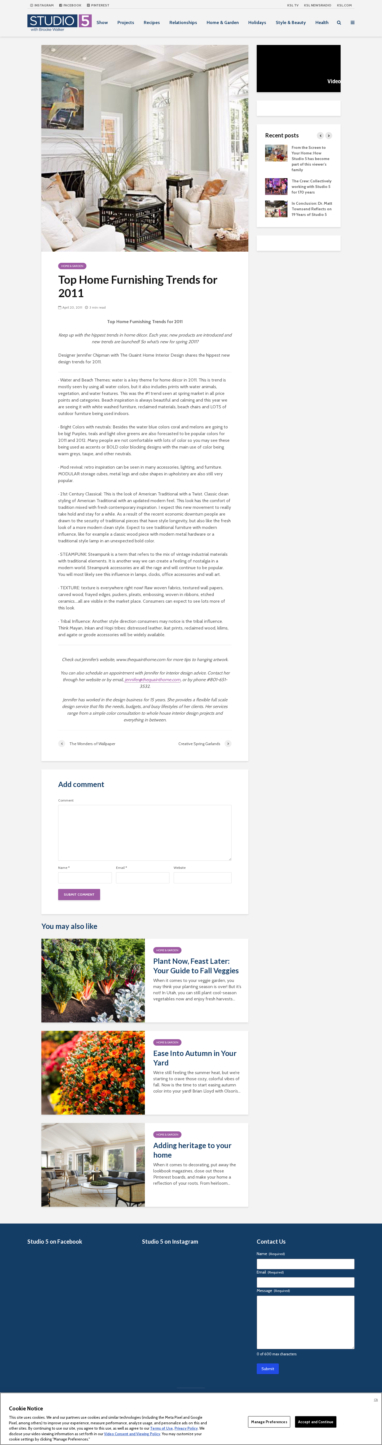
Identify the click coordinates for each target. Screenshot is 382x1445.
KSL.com (344, 5)
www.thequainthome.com (140, 659)
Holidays (257, 22)
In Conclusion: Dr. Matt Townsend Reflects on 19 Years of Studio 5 (312, 209)
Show (102, 22)
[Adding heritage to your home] (93, 1164)
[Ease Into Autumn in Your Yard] (93, 1072)
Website (180, 867)
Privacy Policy (186, 1428)
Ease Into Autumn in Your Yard (195, 1058)
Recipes (152, 22)
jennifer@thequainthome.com (152, 679)
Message (273, 1290)
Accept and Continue (315, 1421)
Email (121, 867)
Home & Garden (223, 22)
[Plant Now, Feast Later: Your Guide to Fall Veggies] (93, 980)
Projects (125, 22)
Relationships (183, 22)
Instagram (44, 5)
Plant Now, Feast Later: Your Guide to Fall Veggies (196, 966)
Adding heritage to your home (192, 1150)
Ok (376, 1400)
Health (322, 22)
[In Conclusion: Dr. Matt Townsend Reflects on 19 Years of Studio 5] (276, 208)
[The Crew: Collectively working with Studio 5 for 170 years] (276, 186)
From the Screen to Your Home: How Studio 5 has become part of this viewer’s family (310, 158)
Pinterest (99, 5)
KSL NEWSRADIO (317, 5)
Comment (66, 800)
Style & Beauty (291, 22)
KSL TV (292, 5)
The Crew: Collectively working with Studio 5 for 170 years (312, 186)
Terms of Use (161, 1428)
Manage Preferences (269, 1421)
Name (64, 867)
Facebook (72, 5)
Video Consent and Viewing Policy (132, 1434)
